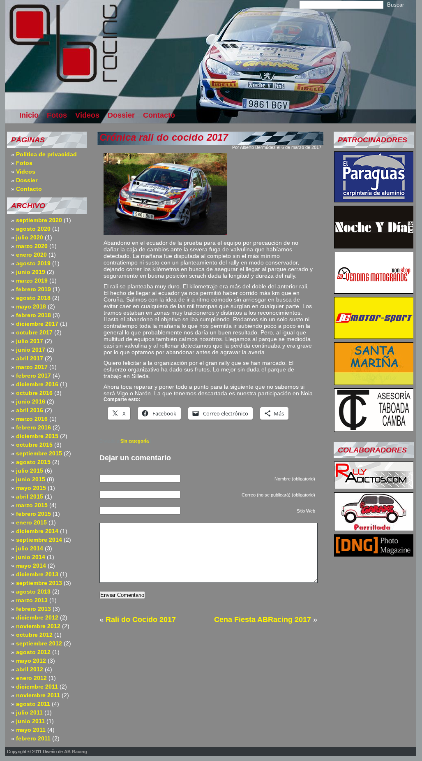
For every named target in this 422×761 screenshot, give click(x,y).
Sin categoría (134, 441)
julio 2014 (29, 548)
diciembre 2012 (37, 617)
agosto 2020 (33, 228)
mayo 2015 (31, 488)
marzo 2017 (32, 367)
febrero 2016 (33, 427)
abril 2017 (29, 358)
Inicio (29, 115)
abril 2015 (29, 496)
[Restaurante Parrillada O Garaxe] (373, 528)
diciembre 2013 (37, 574)
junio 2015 (30, 479)
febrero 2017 (33, 375)
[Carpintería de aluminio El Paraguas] (373, 200)
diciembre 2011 (37, 686)
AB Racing (75, 751)
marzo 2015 (32, 505)
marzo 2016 (32, 418)
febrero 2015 (33, 513)
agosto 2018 (33, 298)
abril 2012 (29, 669)
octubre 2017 (34, 332)
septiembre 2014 (39, 539)
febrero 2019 (33, 289)
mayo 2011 (31, 729)
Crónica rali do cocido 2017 (163, 137)
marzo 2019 (32, 280)
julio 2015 (29, 470)
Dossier (121, 115)
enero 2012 (31, 678)
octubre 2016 (34, 393)
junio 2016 (30, 401)
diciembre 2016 (37, 384)
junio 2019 (30, 272)
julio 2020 (29, 237)
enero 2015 (31, 522)
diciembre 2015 (37, 436)
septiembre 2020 (39, 220)
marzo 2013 (32, 600)
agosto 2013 (33, 591)
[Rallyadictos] (373, 486)
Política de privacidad (46, 154)
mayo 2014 (31, 565)
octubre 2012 (34, 634)
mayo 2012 (31, 660)
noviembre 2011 (38, 695)
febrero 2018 (33, 315)
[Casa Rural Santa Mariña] (373, 382)
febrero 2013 (33, 609)
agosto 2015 (33, 462)
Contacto (159, 115)
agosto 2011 (33, 704)
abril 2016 (29, 410)
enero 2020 (31, 254)
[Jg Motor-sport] (373, 336)
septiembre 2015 (39, 453)
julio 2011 (29, 712)
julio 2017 (29, 341)
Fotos (57, 115)
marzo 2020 (32, 246)
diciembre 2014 (37, 531)
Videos (87, 115)
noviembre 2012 (38, 626)
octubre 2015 (34, 444)
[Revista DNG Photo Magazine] (373, 554)
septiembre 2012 (39, 643)
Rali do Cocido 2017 (141, 619)
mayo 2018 (31, 306)
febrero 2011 (33, 738)
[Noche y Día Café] (373, 246)
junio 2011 (30, 721)
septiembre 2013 (39, 583)
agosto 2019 (33, 263)
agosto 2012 (33, 652)
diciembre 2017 (37, 323)
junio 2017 (30, 349)
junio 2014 (30, 557)
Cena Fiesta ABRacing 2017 (262, 619)
